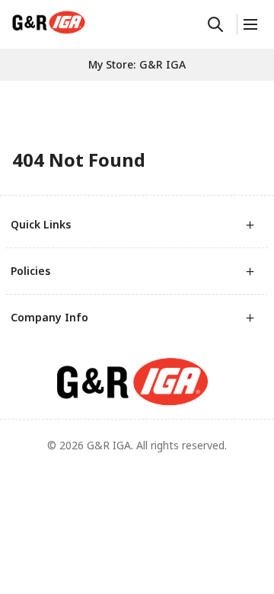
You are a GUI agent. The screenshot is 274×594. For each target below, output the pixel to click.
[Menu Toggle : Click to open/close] (249, 24)
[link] (48, 22)
